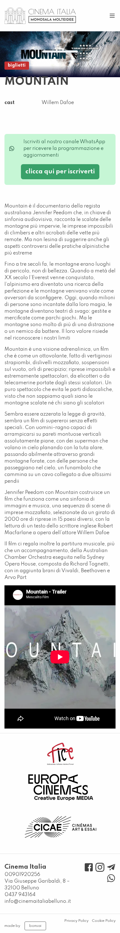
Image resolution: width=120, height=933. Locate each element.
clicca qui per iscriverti (60, 172)
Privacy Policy (76, 921)
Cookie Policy (104, 921)
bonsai (35, 926)
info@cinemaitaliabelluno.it (37, 901)
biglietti (17, 65)
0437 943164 (19, 894)
